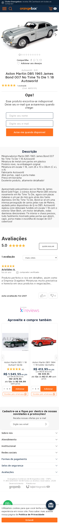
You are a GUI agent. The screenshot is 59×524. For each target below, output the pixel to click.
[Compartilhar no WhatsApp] (34, 60)
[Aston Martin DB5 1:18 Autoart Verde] (15, 360)
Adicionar (20, 389)
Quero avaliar (48, 246)
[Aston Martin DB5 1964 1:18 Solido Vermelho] (43, 360)
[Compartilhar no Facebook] (31, 60)
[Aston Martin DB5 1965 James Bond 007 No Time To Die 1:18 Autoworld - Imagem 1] (29, 34)
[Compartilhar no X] (37, 60)
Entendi (29, 520)
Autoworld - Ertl (29, 70)
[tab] (19, 55)
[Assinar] (46, 424)
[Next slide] (55, 34)
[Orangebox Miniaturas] (28, 8)
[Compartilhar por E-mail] (40, 60)
